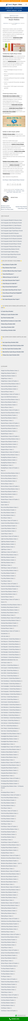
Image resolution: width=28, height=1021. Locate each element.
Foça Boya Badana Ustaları (7, 575)
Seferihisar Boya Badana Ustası (8, 929)
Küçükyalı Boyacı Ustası (7, 852)
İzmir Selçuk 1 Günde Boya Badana (9, 720)
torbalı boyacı (18, 190)
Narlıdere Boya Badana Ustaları (8, 895)
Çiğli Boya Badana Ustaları (7, 544)
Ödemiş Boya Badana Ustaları (8, 910)
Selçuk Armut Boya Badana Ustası (9, 937)
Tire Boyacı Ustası (5, 976)
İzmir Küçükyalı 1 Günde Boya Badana (10, 704)
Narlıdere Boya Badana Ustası (8, 897)
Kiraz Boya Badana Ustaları (7, 802)
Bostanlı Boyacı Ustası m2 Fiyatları (9, 499)
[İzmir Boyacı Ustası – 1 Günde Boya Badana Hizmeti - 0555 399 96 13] (14, 4)
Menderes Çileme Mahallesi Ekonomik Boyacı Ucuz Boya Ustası (7, 207)
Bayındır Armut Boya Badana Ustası (9, 412)
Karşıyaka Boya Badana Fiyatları (9, 767)
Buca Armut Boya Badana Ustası (9, 507)
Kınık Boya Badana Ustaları (7, 818)
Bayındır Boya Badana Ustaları (8, 418)
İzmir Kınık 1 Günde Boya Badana (9, 699)
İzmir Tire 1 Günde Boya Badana (9, 725)
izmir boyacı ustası (14, 15)
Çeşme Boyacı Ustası (6, 533)
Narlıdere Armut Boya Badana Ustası (10, 889)
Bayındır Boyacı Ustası (6, 420)
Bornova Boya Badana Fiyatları (8, 475)
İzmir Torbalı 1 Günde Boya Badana (9, 728)
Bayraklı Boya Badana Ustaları (8, 431)
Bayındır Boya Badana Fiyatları (8, 415)
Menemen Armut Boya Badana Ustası (10, 873)
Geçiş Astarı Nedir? (8, 296)
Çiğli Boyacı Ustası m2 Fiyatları (8, 552)
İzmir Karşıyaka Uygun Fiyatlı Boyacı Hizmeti (12, 230)
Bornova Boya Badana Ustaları (8, 478)
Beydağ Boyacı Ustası (6, 465)
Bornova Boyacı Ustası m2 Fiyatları (9, 486)
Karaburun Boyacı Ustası (7, 759)
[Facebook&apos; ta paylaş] (10, 185)
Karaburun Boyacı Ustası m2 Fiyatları (10, 762)
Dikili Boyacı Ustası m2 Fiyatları (8, 567)
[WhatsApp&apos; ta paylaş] (8, 185)
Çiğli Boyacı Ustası (5, 549)
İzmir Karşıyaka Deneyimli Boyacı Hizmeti (11, 243)
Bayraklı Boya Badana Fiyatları (8, 428)
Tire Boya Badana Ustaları (7, 971)
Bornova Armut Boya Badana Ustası (9, 473)
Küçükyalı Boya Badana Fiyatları (9, 847)
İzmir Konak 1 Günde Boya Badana (9, 702)
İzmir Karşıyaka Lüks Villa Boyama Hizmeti (11, 222)
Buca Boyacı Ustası (5, 517)
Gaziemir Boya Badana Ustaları (8, 591)
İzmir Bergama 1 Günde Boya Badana (10, 649)
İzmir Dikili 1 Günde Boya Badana (9, 673)
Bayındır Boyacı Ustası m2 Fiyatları (9, 423)
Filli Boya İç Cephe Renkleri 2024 (9, 314)
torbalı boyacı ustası (17, 192)
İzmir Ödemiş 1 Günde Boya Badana (10, 715)
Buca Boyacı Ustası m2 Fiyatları (8, 520)
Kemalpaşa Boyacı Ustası (7, 792)
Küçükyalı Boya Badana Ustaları (9, 850)
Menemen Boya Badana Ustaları (9, 879)
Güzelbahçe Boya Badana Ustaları (9, 610)
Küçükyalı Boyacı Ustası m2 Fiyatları (10, 855)
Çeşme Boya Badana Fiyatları (8, 525)
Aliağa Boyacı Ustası (6, 378)
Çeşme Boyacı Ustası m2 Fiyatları (9, 536)
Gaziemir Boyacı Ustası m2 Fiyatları (9, 599)
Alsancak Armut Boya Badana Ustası (10, 383)
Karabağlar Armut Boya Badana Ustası (10, 733)
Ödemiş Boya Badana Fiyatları (8, 908)
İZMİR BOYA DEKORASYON (8, 659)
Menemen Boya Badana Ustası (8, 881)
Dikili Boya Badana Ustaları (7, 560)
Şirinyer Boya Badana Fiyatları (8, 955)
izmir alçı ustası (4, 636)
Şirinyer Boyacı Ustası (6, 960)
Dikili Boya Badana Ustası (7, 562)
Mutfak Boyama (18, 8)
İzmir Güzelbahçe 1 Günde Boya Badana (11, 681)
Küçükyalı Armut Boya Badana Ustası (10, 844)
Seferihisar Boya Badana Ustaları (9, 926)
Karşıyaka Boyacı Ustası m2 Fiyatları (10, 778)
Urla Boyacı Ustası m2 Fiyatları (8, 1010)
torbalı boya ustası (11, 190)
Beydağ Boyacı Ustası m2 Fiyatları (9, 467)
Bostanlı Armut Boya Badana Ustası (9, 489)
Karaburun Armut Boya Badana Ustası (10, 749)
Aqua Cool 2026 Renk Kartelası (8, 396)
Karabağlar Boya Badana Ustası (9, 741)
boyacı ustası (4, 504)
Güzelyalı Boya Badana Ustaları (8, 625)
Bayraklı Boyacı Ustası (6, 433)
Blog (2, 470)
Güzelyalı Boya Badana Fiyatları (9, 623)
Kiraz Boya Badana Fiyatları (8, 800)
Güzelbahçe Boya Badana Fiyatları (9, 607)
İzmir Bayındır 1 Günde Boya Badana (10, 644)
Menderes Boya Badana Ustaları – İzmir (10, 863)
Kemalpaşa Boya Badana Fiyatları (9, 781)
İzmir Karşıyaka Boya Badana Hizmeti (10, 249)
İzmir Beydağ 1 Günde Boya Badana (10, 652)
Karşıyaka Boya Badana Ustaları (9, 770)
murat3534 (5, 23)
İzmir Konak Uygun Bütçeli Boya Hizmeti (11, 254)
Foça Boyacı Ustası (5, 581)
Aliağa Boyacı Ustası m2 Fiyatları (9, 381)
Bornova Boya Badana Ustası (8, 481)
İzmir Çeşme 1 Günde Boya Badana (9, 667)
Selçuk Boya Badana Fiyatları (8, 939)
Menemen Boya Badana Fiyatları (9, 876)
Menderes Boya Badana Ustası (8, 866)
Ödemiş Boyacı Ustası (6, 916)
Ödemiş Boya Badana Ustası (8, 913)
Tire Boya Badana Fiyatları (7, 968)
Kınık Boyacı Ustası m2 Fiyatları (8, 826)
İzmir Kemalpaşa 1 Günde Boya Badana (10, 694)
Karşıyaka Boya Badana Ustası (8, 773)
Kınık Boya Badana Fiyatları (7, 816)
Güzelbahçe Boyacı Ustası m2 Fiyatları (10, 617)
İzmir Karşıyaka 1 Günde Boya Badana (10, 691)
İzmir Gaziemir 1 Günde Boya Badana (10, 678)
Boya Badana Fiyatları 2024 (10, 264)
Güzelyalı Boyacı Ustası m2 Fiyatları (9, 631)
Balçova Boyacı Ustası (6, 407)
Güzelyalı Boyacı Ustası (7, 628)
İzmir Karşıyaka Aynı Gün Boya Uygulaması (11, 236)
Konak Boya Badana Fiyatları (8, 831)
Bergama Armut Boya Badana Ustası (10, 439)
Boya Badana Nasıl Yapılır (9, 267)
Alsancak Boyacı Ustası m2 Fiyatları (9, 394)
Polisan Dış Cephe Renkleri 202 (11, 355)
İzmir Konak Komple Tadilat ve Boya (9, 251)
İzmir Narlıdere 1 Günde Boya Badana (10, 712)
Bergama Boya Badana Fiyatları (8, 441)
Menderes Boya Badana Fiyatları (9, 860)
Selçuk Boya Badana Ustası (8, 944)
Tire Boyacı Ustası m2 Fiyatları (8, 979)
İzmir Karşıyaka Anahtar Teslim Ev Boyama (11, 241)
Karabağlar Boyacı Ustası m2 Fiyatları (10, 746)
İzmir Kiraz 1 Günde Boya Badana (9, 696)
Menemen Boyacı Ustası (7, 884)
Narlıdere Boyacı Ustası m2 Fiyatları (9, 902)
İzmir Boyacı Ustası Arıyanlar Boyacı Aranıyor (13, 179)
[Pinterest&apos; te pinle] (18, 185)
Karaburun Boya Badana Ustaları (9, 754)
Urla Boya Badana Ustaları (7, 1002)
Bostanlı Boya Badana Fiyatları (8, 491)
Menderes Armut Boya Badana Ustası (10, 858)
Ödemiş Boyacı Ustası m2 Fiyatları (9, 918)
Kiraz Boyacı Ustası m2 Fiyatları (8, 810)
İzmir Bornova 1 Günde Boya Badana (10, 654)
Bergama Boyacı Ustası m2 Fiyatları (9, 452)
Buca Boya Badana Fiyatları (8, 510)
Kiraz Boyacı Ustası (5, 808)
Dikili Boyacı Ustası (5, 565)
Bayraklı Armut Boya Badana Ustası (9, 425)
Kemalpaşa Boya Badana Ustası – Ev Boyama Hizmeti (12, 787)
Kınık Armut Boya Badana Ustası (9, 813)
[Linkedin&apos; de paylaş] (20, 185)
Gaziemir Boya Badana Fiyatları (8, 588)
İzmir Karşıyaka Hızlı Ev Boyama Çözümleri (11, 238)
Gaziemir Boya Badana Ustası (8, 594)
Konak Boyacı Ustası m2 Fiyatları (9, 842)
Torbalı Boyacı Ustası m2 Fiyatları (9, 994)
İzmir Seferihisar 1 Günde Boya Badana (10, 717)
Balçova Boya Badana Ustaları (8, 404)
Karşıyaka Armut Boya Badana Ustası (10, 765)
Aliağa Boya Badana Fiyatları (8, 373)
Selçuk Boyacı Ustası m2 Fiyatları (9, 950)
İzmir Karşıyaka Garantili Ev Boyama (10, 233)
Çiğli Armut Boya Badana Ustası (9, 539)
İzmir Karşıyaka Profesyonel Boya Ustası (11, 246)
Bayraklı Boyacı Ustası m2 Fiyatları (9, 436)
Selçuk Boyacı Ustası (6, 947)
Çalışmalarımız (9, 8)
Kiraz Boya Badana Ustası (7, 805)
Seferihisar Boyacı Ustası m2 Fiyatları (10, 934)
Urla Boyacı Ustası (5, 1008)
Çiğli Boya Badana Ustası (7, 546)
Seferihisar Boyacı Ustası (7, 931)
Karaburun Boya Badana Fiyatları (9, 752)
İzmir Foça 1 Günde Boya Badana (9, 675)
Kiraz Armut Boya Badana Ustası (9, 797)
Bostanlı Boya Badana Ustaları (8, 494)
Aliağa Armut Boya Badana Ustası (9, 370)
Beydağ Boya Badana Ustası (8, 462)
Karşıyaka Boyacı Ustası (7, 775)
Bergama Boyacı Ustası (6, 449)
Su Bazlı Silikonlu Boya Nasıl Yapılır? (12, 270)
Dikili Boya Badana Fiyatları (7, 557)
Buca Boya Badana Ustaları (7, 512)
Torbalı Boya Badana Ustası (7, 989)
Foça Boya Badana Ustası (7, 578)
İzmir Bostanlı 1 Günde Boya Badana (10, 657)
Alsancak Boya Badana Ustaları (8, 389)
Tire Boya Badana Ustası (7, 973)
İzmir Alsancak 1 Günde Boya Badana (10, 638)
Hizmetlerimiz (4, 633)
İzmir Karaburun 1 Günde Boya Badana (10, 688)
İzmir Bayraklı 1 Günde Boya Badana (10, 646)
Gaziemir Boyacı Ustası (6, 596)
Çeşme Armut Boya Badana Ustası (9, 523)
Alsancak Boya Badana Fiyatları (9, 386)
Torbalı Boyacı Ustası (6, 992)
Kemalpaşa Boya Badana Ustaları (9, 783)
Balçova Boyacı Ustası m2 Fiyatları (9, 410)
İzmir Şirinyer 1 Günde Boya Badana (10, 723)
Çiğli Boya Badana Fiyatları (7, 541)
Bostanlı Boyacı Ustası (6, 496)
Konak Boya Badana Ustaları (8, 834)
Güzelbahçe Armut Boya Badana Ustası (10, 604)
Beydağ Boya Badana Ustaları (8, 460)
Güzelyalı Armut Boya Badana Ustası (10, 620)
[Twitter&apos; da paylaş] (13, 185)
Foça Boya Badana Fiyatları (7, 573)
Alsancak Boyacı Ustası (6, 391)
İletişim (20, 10)
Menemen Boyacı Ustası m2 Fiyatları (10, 887)
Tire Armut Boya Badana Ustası (8, 966)
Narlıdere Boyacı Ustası (6, 900)
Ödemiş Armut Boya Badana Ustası (9, 905)
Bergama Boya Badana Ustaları (8, 444)
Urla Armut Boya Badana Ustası (8, 997)
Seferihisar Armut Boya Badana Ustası (10, 921)
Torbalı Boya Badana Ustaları (8, 987)
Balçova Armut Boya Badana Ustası (9, 399)
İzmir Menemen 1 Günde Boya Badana (10, 710)
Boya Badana (4, 502)
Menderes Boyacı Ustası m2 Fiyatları (10, 871)
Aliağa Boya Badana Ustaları (8, 375)
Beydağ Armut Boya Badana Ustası (9, 454)
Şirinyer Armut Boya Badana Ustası (9, 952)
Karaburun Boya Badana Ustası (8, 757)
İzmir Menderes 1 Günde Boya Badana (10, 707)
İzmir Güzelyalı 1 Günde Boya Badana (10, 683)
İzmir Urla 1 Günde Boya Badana (9, 731)
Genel (2, 602)
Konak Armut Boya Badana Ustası (9, 829)
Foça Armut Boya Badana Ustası (9, 570)
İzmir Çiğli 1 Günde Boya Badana (9, 670)
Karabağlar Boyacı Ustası (7, 744)
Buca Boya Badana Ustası (7, 515)
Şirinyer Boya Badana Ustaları (8, 958)
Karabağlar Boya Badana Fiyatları (9, 736)
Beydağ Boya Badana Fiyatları (8, 457)
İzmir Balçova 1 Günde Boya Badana (10, 641)
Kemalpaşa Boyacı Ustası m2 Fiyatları (10, 795)
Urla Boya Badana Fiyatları (7, 1000)
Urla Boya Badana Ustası (7, 1005)
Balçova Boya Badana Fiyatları (8, 402)
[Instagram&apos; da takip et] (26, 4)
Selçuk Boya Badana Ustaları (8, 942)
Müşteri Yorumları (12, 10)
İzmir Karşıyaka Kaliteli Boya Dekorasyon (11, 228)
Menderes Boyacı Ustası (7, 868)
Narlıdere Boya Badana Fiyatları (9, 892)
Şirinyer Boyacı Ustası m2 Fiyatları (9, 963)
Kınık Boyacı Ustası (5, 823)
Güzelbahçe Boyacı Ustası (7, 615)
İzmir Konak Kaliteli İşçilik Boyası (9, 257)
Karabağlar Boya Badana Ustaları (9, 738)
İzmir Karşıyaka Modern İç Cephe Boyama (11, 225)
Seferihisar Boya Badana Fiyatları (9, 923)
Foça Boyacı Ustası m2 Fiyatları (8, 583)
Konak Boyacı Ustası (6, 839)
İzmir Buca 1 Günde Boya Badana (9, 665)
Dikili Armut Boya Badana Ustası (9, 554)
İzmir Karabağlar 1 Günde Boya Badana (10, 686)
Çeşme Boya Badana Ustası (8, 531)
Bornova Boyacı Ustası (6, 483)
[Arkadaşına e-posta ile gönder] (15, 185)
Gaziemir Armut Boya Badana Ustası (10, 586)
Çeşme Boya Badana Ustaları (8, 528)
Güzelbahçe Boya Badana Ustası (9, 612)
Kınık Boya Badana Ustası (7, 821)
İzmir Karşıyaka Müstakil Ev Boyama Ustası (11, 220)
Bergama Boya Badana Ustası (8, 446)
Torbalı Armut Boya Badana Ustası (9, 981)
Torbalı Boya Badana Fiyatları (8, 984)
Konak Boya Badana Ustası (7, 837)
